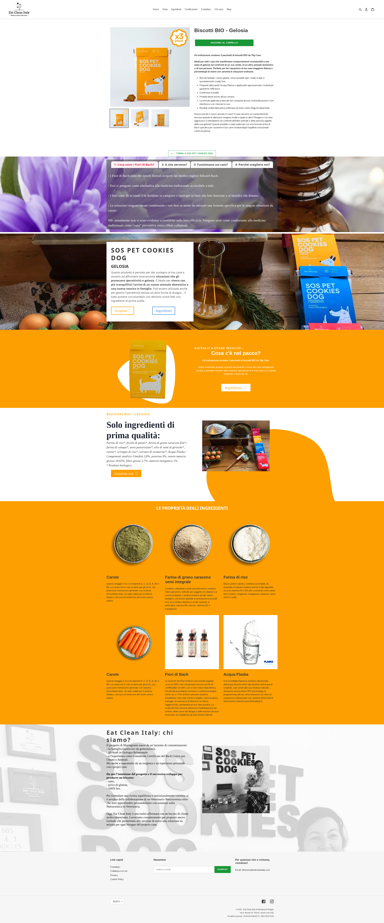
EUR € (116, 901)
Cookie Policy (117, 879)
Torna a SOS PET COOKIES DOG (194, 153)
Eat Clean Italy (249, 909)
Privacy (114, 875)
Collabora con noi (118, 871)
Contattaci (115, 867)
